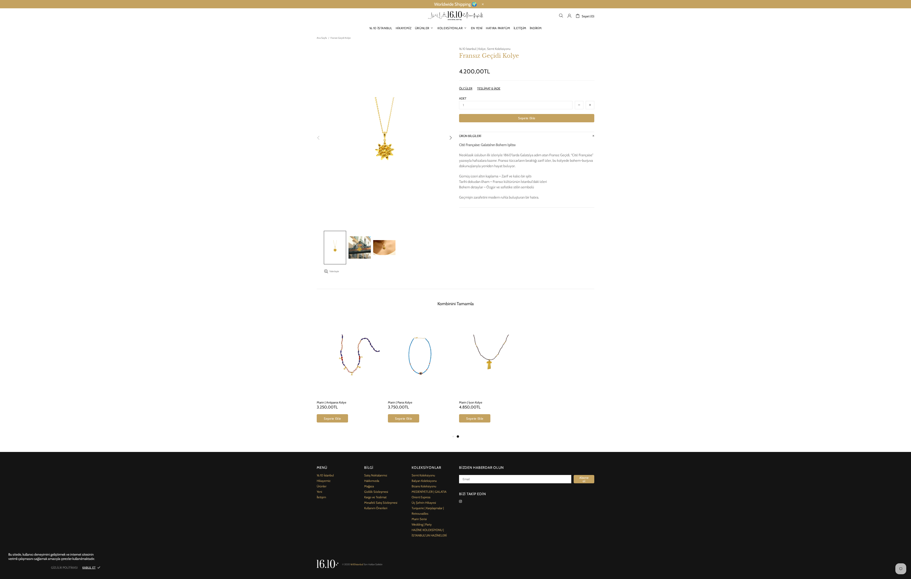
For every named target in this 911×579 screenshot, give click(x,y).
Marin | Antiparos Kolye (331, 402)
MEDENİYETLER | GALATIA (429, 492)
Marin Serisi (419, 519)
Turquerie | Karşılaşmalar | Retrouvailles (428, 510)
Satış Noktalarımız (375, 475)
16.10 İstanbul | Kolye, (472, 49)
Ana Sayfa (322, 37)
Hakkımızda (371, 481)
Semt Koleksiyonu (499, 49)
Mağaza (369, 486)
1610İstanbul (455, 16)
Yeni (319, 492)
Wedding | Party (422, 524)
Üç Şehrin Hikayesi (424, 502)
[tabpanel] (491, 374)
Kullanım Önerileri (375, 508)
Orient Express (421, 497)
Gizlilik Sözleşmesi (376, 492)
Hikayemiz (323, 481)
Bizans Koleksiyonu (424, 486)
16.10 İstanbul (325, 475)
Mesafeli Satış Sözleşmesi (380, 502)
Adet (462, 98)
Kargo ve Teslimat (375, 497)
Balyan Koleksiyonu (424, 481)
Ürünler (321, 486)
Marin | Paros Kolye (400, 402)
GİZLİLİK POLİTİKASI (64, 567)
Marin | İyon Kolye (470, 402)
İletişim (321, 497)
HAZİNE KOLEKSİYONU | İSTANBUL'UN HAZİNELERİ (429, 532)
